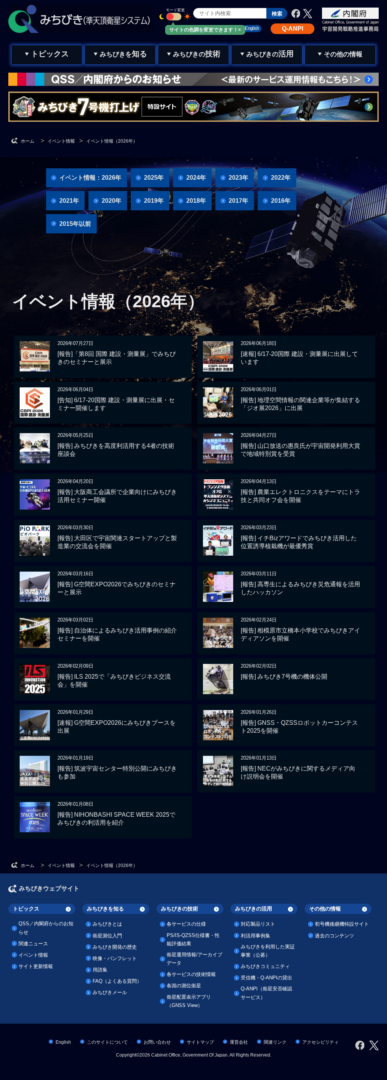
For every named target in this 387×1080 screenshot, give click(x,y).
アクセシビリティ (320, 1042)
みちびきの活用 (253, 909)
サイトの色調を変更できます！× (205, 30)
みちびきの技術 (179, 909)
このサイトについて (107, 1042)
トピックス (26, 909)
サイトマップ (200, 1042)
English (63, 1042)
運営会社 (239, 1042)
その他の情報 (325, 909)
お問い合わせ (157, 1042)
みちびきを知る (105, 909)
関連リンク (275, 1042)
